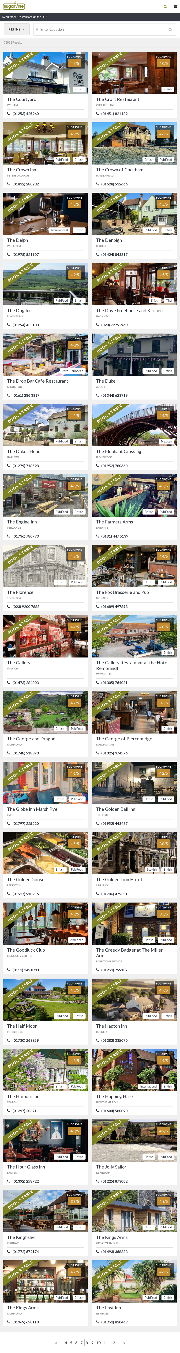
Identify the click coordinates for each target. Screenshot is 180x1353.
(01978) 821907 (25, 254)
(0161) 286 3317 (25, 395)
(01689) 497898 (114, 606)
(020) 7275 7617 (114, 325)
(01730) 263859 (25, 1040)
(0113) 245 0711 (25, 970)
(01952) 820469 (114, 1322)
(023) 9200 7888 (25, 606)
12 (113, 1342)
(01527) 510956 (25, 894)
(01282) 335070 (114, 1040)
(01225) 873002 (114, 1181)
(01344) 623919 (114, 395)
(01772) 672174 (25, 1251)
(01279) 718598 (25, 466)
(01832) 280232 (25, 184)
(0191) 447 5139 (114, 536)
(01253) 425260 (25, 113)
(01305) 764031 (114, 682)
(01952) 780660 (114, 466)
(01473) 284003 (25, 682)
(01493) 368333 (114, 1251)
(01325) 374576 (114, 753)
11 (106, 1342)
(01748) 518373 (25, 753)
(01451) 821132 (114, 113)
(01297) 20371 (24, 1111)
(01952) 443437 (114, 823)
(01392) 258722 (25, 1181)
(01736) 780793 (25, 536)
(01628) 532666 (114, 184)
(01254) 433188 (25, 325)
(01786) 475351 (114, 894)
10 (98, 1342)
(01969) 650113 (25, 1322)
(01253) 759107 (114, 970)
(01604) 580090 (114, 1111)
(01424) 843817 (114, 254)
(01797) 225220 (25, 823)
